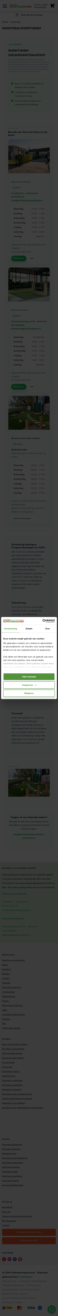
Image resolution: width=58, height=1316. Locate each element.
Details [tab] (29, 628)
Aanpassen (27, 685)
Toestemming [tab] (10, 628)
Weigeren (29, 693)
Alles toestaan (29, 676)
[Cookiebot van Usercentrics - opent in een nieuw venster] (42, 621)
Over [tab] (47, 628)
